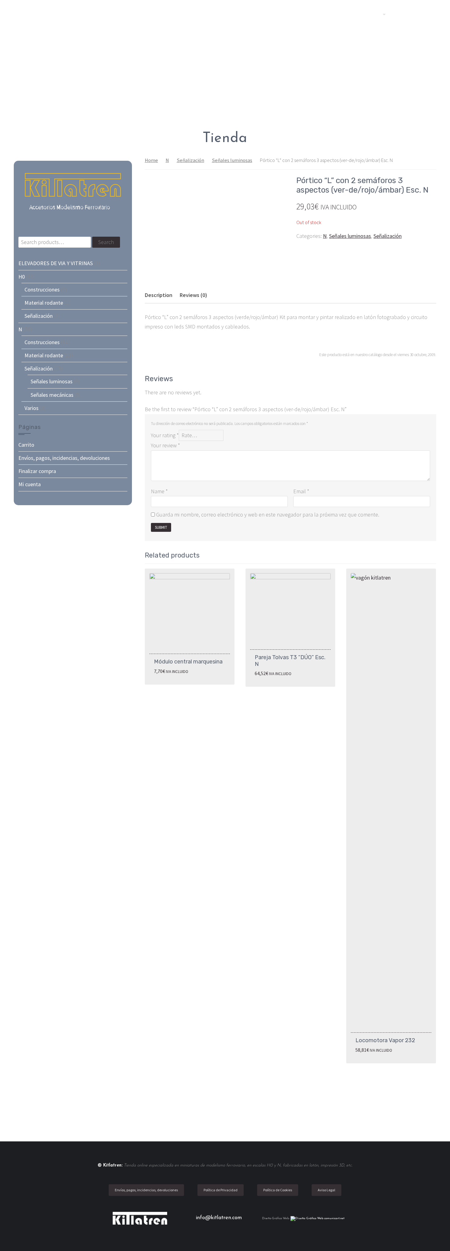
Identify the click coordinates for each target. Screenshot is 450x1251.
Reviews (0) (193, 295)
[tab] (158, 295)
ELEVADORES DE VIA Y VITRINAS (55, 263)
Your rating (165, 435)
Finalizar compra (37, 471)
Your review (165, 445)
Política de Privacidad (221, 1190)
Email (301, 491)
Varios (31, 407)
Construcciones (42, 289)
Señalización (190, 160)
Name (159, 491)
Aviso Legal (326, 1190)
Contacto (407, 14)
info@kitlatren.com (220, 1218)
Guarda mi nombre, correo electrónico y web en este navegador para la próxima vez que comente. (267, 514)
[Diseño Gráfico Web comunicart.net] (317, 1218)
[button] (431, 14)
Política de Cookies (277, 1190)
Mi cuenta (29, 484)
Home (151, 160)
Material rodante (43, 302)
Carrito (26, 444)
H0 (21, 276)
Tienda (370, 14)
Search (106, 242)
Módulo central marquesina (188, 661)
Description (158, 295)
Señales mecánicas (52, 394)
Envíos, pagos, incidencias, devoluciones (64, 457)
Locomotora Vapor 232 (385, 1040)
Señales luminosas (232, 160)
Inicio (344, 14)
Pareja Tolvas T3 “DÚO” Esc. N (290, 660)
